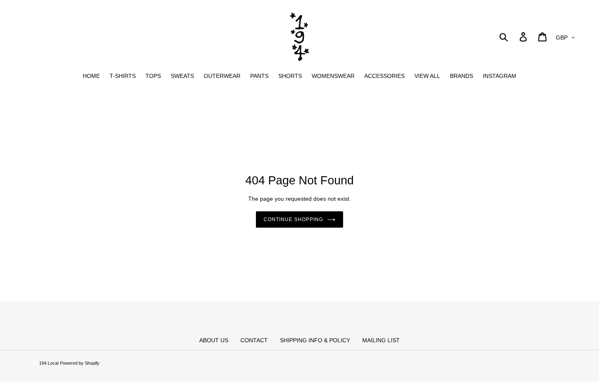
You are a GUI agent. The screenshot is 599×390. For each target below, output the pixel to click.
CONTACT (254, 340)
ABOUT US (213, 340)
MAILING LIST (381, 340)
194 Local (48, 363)
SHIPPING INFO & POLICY (315, 340)
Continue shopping (293, 219)
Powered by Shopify (79, 363)
